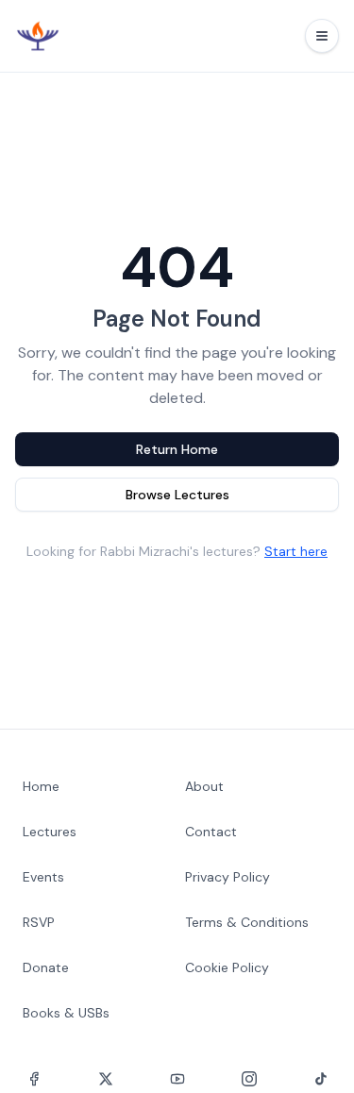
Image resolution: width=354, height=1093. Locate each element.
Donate (46, 967)
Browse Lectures (177, 494)
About (204, 786)
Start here (296, 551)
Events (43, 876)
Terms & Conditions (247, 922)
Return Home (177, 449)
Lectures (49, 831)
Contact (211, 831)
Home (41, 786)
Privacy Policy (227, 876)
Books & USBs (66, 1012)
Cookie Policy (227, 967)
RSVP (39, 922)
